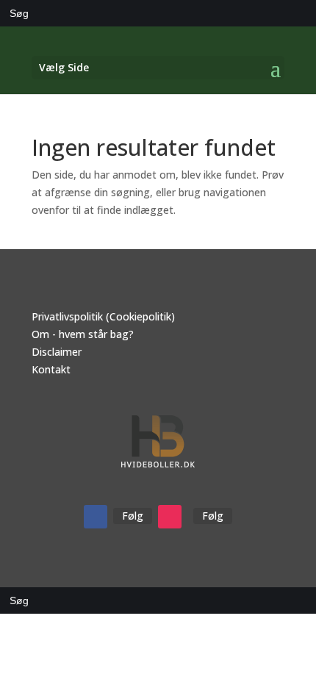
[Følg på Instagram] (170, 516)
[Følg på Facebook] (95, 516)
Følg (132, 516)
